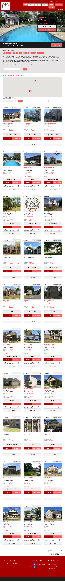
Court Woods (6, 167)
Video (18, 186)
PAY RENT (51, 7)
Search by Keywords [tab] (8, 64)
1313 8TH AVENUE (49, 344)
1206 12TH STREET (49, 433)
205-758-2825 (51, 219)
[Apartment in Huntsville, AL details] (32, 248)
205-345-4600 (10, 130)
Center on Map (6, 186)
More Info (47, 29)
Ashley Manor (27, 167)
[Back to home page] (5, 5)
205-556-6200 (10, 175)
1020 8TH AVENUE (8, 123)
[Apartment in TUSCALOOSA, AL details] (12, 115)
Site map (47, 578)
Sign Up (61, 1)
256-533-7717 (31, 263)
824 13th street (7, 521)
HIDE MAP (11, 97)
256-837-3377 (51, 263)
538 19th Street (7, 300)
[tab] (12, 145)
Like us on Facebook (41, 564)
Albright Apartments (8, 256)
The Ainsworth (28, 123)
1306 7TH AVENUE (28, 433)
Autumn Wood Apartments (31, 256)
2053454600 (10, 440)
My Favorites (60, 9)
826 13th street (48, 477)
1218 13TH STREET (49, 521)
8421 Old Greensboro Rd (9, 211)
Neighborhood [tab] (17, 64)
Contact (59, 578)
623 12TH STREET (7, 477)
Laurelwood (47, 256)
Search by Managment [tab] (33, 64)
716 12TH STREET (28, 521)
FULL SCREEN (5, 97)
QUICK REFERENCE (56, 554)
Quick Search (59, 4)
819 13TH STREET (28, 344)
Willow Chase (48, 211)
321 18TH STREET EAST (9, 388)
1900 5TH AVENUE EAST (50, 388)
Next (61, 100)
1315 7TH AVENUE (28, 211)
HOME (25, 4)
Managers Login (56, 45)
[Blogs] (50, 1)
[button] (35, 80)
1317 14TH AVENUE (49, 300)
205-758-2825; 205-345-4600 (13, 263)
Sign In (57, 1)
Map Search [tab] (24, 64)
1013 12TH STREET (49, 167)
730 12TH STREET (28, 388)
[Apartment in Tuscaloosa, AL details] (53, 115)
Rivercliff (26, 300)
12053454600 (10, 219)
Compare (6, 107)
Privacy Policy (53, 578)
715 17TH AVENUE (28, 477)
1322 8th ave (6, 344)
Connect (53, 1)
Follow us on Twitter (41, 567)
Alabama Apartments (45, 17)
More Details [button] (12, 144)
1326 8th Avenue (7, 433)
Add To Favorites (11, 186)
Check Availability (16, 138)
